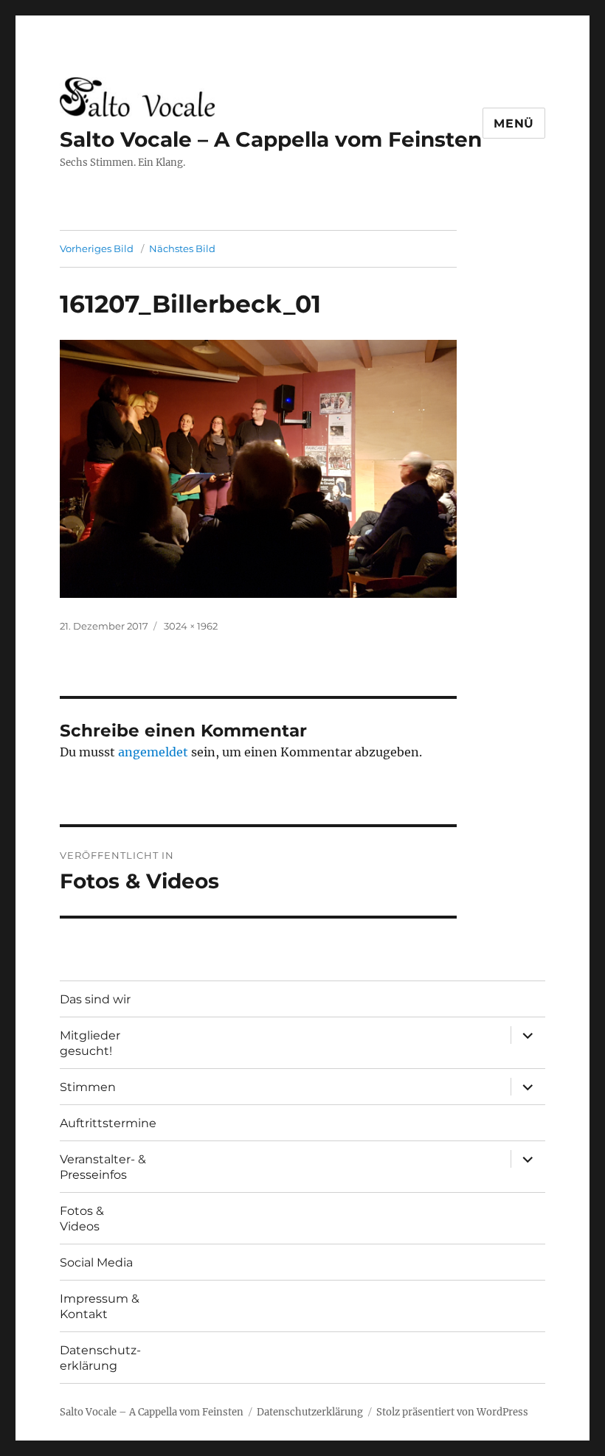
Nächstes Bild (182, 248)
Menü (514, 123)
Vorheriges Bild (97, 248)
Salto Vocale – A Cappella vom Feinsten (271, 139)
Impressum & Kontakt (99, 1306)
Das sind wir (95, 999)
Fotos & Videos (82, 1218)
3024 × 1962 (191, 626)
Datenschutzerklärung (310, 1412)
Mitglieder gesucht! (90, 1043)
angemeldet (153, 752)
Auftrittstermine (108, 1123)
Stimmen (88, 1087)
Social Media (96, 1262)
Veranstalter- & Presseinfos (103, 1167)
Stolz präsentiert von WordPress (452, 1412)
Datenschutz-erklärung (100, 1358)
